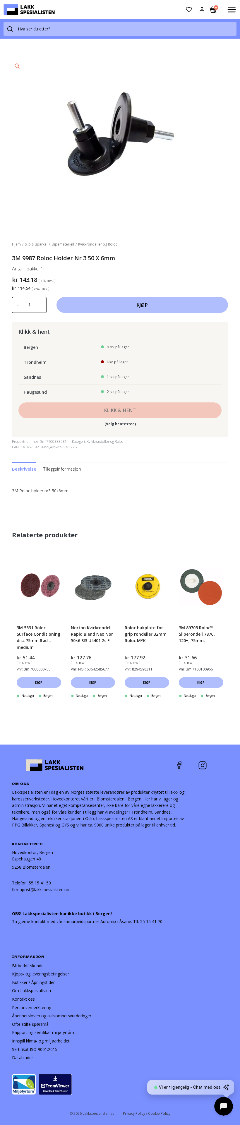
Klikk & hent (120, 410)
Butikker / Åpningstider (33, 982)
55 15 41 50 (40, 883)
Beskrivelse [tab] (24, 469)
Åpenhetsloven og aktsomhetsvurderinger (51, 1015)
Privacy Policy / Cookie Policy (146, 1113)
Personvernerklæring (31, 1007)
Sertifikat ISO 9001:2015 (34, 1049)
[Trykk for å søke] (10, 29)
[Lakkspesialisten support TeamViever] (55, 1084)
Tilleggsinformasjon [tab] (62, 469)
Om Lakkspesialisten (31, 990)
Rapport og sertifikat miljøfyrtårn (43, 1032)
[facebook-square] (186, 765)
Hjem (16, 244)
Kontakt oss (23, 999)
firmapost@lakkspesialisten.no (40, 889)
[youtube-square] (222, 765)
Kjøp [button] (38, 682)
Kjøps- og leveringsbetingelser (40, 974)
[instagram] (207, 765)
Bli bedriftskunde (28, 965)
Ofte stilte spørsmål (30, 1024)
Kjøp (142, 305)
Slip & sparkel (36, 244)
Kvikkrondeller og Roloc (97, 244)
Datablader (22, 1057)
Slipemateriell (63, 244)
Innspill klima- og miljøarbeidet (41, 1041)
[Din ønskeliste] (189, 9)
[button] (17, 66)
